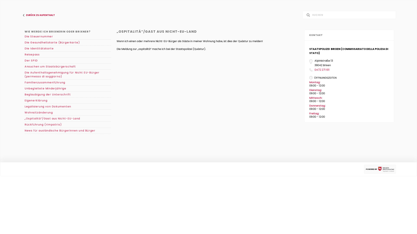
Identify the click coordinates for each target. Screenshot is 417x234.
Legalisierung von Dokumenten (48, 106)
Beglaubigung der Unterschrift (48, 94)
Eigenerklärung (36, 100)
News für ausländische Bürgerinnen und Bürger (60, 130)
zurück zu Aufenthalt (40, 15)
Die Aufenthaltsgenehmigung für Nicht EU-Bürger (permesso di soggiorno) (62, 74)
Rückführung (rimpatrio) (43, 124)
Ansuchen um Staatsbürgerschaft (50, 66)
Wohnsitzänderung (39, 112)
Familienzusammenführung (45, 82)
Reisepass (32, 54)
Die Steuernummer (39, 36)
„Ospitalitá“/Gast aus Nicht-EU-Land (52, 118)
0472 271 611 (322, 70)
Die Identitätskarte (39, 48)
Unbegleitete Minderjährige (45, 88)
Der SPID (31, 60)
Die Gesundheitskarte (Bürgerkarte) (52, 42)
